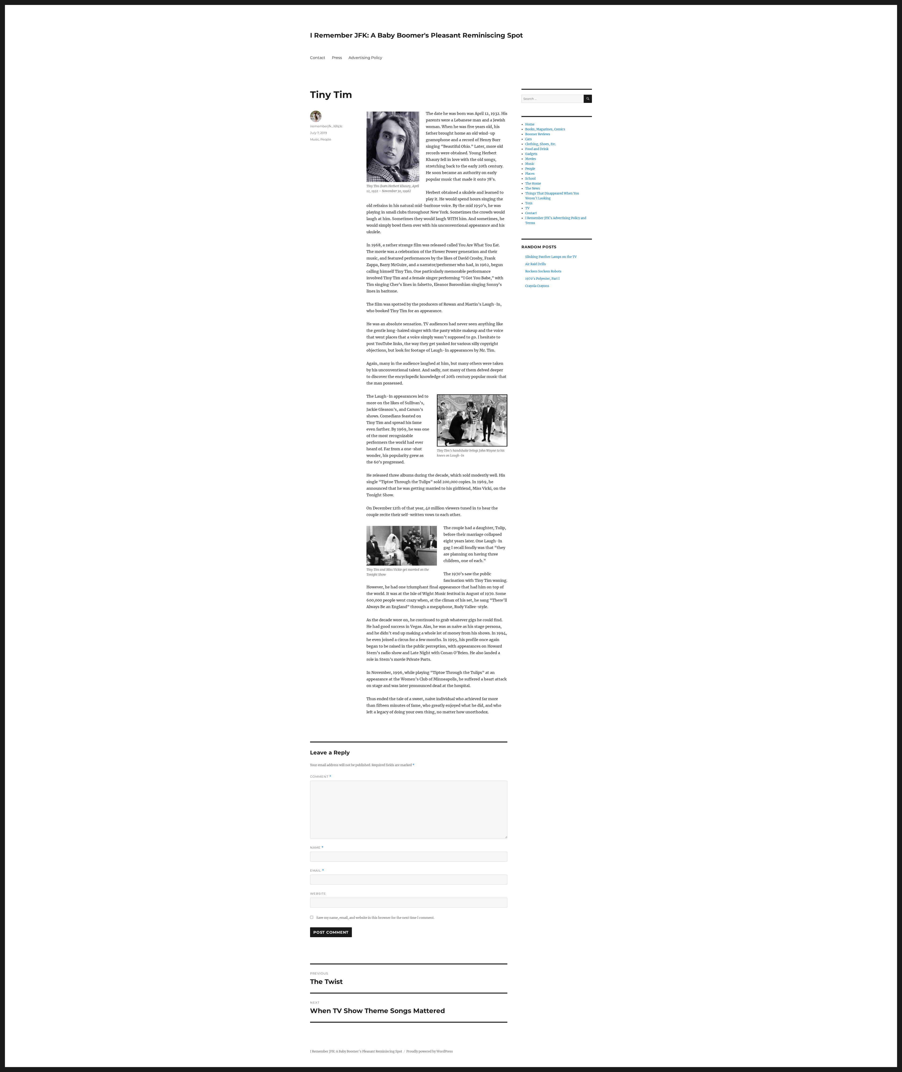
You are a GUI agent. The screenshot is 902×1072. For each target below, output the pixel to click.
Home (529, 124)
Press (337, 57)
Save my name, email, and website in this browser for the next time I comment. (375, 918)
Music (314, 139)
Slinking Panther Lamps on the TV (551, 257)
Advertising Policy (365, 57)
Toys (529, 203)
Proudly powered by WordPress (429, 1051)
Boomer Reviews (537, 134)
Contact (317, 57)
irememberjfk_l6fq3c (326, 126)
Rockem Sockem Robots (543, 271)
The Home (533, 184)
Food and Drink (536, 149)
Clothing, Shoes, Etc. (540, 144)
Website (318, 893)
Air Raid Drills (535, 264)
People (325, 139)
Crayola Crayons (537, 286)
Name (317, 848)
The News (532, 188)
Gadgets (531, 154)
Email (317, 871)
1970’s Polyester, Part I (542, 279)
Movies (530, 159)
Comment (320, 777)
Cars (528, 139)
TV (527, 208)
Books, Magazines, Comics (545, 129)
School (530, 179)
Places (530, 174)
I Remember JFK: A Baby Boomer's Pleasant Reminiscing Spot (416, 35)
